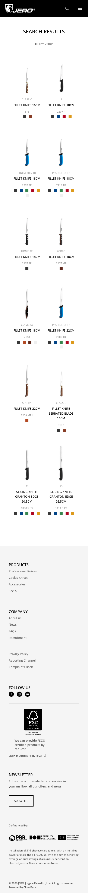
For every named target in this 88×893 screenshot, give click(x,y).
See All (13, 591)
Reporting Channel (22, 660)
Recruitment (17, 638)
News (13, 624)
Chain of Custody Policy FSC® (25, 755)
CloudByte (29, 887)
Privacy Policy (18, 654)
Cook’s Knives (18, 578)
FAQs (12, 631)
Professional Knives (23, 571)
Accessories (17, 584)
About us (15, 618)
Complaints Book (21, 667)
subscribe (21, 801)
